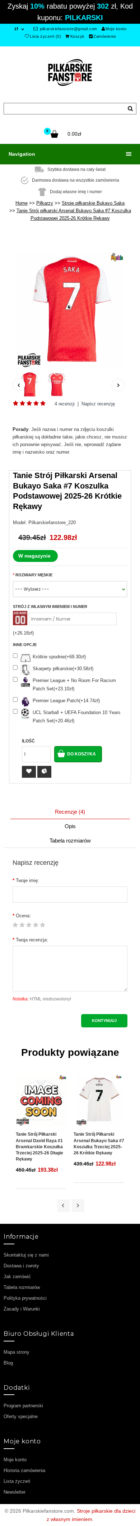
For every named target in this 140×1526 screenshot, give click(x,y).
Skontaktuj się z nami (26, 1255)
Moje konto (116, 29)
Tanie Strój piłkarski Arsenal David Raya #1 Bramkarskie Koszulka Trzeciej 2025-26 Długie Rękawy (39, 1147)
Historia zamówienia (24, 1470)
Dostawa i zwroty (21, 1265)
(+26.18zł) (23, 633)
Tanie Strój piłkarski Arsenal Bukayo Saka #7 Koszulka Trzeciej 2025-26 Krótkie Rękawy (99, 1143)
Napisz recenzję (98, 404)
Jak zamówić (17, 1276)
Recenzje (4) (70, 812)
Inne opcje (25, 644)
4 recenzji (65, 404)
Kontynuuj (104, 1020)
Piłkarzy (44, 203)
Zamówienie (104, 36)
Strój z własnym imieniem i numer (50, 606)
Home (21, 203)
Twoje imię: (27, 880)
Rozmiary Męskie (33, 575)
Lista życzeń (17, 1481)
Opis (70, 826)
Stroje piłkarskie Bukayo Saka (93, 203)
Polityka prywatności (25, 1298)
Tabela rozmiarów (70, 840)
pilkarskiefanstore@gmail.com (67, 29)
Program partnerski (23, 1405)
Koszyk (77, 36)
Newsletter (14, 1492)
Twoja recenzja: (32, 940)
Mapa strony (16, 1352)
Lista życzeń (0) (45, 36)
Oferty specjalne (21, 1416)
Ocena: (23, 915)
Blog (8, 1363)
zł (16, 28)
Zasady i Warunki (22, 1309)
